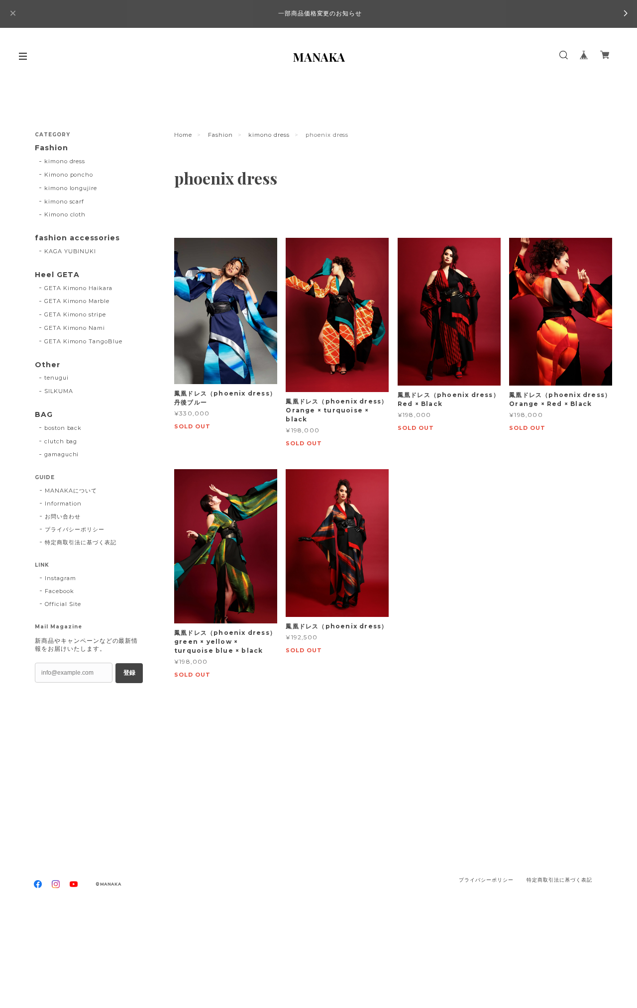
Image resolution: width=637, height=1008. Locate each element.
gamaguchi (61, 454)
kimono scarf (64, 201)
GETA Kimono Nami (74, 327)
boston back (63, 427)
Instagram (60, 578)
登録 (129, 672)
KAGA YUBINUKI (70, 251)
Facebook (59, 591)
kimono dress (269, 134)
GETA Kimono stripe (75, 314)
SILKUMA (58, 391)
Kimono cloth (65, 214)
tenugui (56, 377)
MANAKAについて (71, 490)
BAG (44, 414)
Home (183, 134)
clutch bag (61, 441)
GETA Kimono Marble (76, 301)
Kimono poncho (68, 174)
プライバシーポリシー (75, 529)
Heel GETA (57, 275)
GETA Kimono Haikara (78, 288)
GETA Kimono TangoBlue (83, 341)
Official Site (63, 604)
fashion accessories (77, 238)
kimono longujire (70, 188)
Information (63, 503)
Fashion (220, 134)
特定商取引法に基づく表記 (80, 542)
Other (47, 365)
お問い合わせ (63, 516)
